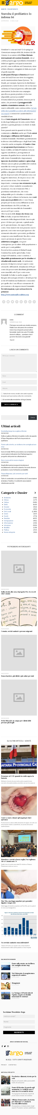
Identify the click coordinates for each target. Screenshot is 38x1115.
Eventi (6, 516)
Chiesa (6, 500)
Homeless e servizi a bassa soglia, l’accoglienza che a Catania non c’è (18, 860)
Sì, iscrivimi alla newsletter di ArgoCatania (16, 400)
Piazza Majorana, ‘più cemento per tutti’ (14, 474)
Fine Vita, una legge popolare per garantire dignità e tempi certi (16, 902)
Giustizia (7, 518)
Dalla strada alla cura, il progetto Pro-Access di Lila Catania (18, 593)
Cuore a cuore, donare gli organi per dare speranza (16, 819)
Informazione (8, 523)
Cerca (33, 417)
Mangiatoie (16, 983)
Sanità (3, 9)
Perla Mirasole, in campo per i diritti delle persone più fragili (16, 722)
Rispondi (12, 340)
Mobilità (6, 528)
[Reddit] (30, 301)
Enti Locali (7, 511)
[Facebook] (3, 301)
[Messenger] (8, 301)
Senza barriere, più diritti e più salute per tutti (17, 676)
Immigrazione (8, 521)
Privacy (4, 1065)
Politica (6, 530)
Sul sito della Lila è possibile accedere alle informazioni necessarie (18, 111)
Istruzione (7, 525)
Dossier (6, 507)
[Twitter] (12, 301)
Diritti (6, 504)
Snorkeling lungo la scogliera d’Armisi (13, 431)
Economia (7, 509)
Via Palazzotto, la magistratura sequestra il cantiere (23, 974)
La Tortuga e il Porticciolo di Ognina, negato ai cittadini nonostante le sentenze (22, 995)
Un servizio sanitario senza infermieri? (15, 943)
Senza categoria (9, 532)
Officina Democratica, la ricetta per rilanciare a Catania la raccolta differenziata (23, 1101)
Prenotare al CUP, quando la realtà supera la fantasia (17, 777)
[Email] (34, 301)
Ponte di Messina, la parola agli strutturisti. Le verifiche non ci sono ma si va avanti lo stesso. (23, 1089)
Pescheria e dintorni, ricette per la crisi (24, 1077)
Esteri (6, 514)
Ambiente (7, 498)
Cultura (6, 502)
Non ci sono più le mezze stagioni (12, 460)
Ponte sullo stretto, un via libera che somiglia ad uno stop (23, 964)
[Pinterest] (16, 301)
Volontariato (12, 9)
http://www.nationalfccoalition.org (15, 295)
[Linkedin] (21, 301)
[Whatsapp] (25, 301)
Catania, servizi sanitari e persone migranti (16, 631)
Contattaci (12, 1065)
